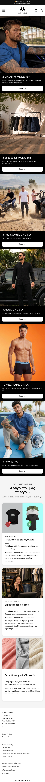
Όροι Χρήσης (6, 748)
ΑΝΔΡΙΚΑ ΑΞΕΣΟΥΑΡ (8, 724)
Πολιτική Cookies (7, 756)
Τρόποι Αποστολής (7, 745)
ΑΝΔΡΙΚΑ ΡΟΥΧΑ (7, 718)
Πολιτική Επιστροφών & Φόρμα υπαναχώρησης (16, 753)
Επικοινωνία (5, 737)
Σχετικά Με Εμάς (7, 734)
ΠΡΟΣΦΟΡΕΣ (6, 715)
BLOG (4, 727)
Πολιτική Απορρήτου (8, 750)
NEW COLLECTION (7, 712)
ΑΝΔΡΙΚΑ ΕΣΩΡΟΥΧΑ (8, 721)
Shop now (22, 88)
